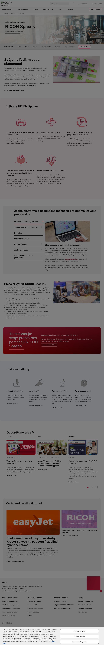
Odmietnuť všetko (80, 636)
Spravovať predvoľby (79, 631)
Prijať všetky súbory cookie (79, 642)
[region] (52, 636)
